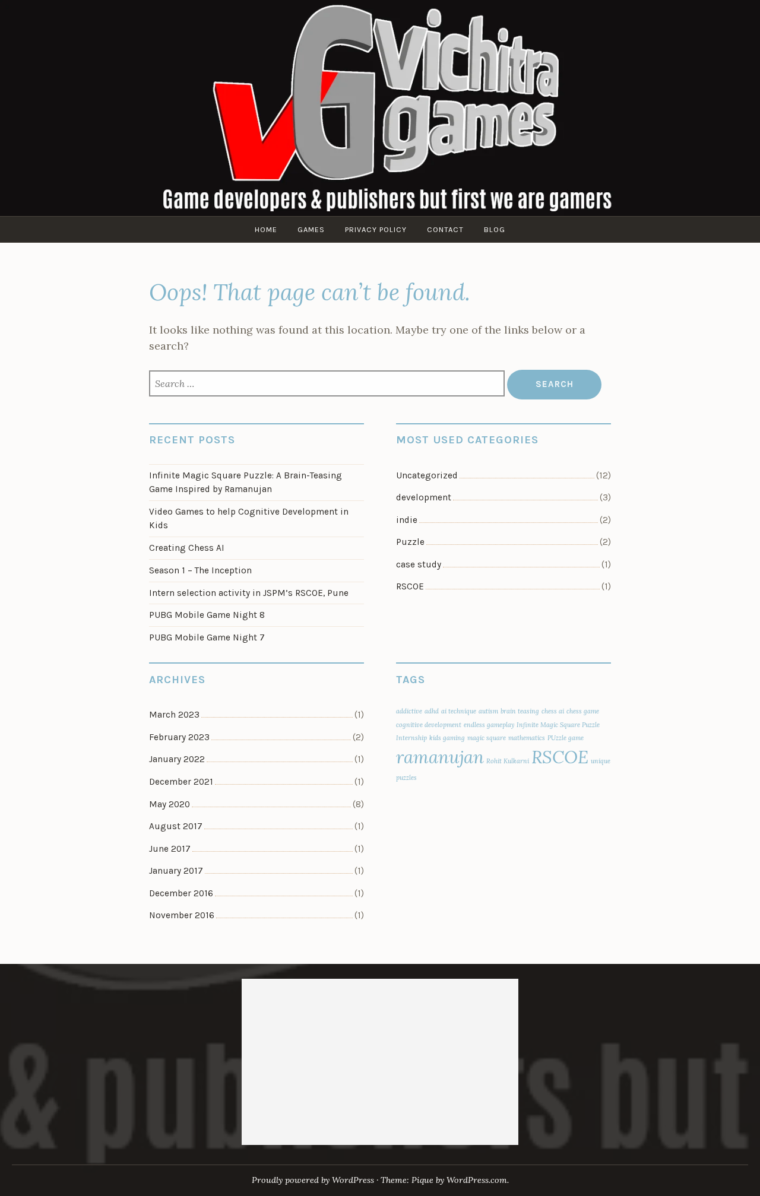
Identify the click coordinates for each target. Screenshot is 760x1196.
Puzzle (410, 542)
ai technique (458, 711)
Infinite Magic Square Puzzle (558, 725)
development (423, 497)
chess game (582, 711)
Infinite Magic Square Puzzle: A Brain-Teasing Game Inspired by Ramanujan (245, 482)
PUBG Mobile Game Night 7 (207, 637)
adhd (432, 711)
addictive (409, 711)
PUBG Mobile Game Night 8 (207, 615)
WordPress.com (476, 1180)
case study (418, 564)
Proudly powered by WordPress (313, 1180)
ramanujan (440, 756)
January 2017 (176, 870)
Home (266, 229)
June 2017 (170, 848)
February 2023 (179, 737)
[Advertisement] (380, 1062)
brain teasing (520, 711)
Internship (411, 738)
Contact (445, 229)
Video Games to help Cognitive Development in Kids (249, 518)
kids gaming (447, 738)
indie (406, 520)
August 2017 (175, 826)
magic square (486, 738)
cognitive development (428, 725)
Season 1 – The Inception (200, 570)
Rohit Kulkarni (507, 761)
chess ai (553, 711)
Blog (494, 229)
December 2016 (181, 893)
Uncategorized (427, 475)
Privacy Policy (376, 229)
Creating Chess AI (186, 548)
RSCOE (410, 586)
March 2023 (174, 714)
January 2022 (177, 759)
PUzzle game (565, 738)
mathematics (526, 738)
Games (311, 229)
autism (488, 711)
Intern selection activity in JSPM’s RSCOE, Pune (249, 593)
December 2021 (181, 781)
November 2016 (181, 915)
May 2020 (169, 804)
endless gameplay (489, 725)
